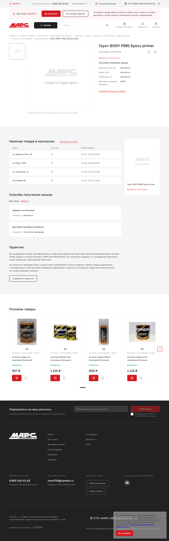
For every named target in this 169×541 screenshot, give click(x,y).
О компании (91, 434)
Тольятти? (31, 14)
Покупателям (78, 4)
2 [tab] (86, 387)
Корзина (156, 27)
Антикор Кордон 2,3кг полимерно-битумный (137, 358)
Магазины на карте (69, 142)
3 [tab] (88, 387)
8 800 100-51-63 (60, 3)
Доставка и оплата (56, 444)
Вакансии (90, 439)
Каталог (47, 25)
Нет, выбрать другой (75, 14)
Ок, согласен (124, 533)
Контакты (52, 460)
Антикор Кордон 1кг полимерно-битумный (22, 358)
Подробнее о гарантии (23, 278)
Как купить (53, 439)
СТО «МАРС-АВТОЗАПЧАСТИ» (142, 4)
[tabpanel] (26, 349)
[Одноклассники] (149, 55)
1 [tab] (82, 387)
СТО (88, 444)
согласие (142, 414)
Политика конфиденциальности (101, 528)
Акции (51, 434)
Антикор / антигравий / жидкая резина (26, 353)
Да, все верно (51, 14)
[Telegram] (141, 55)
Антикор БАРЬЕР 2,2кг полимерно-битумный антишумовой (60, 359)
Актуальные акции (107, 4)
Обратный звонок (97, 483)
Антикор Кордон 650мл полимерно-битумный (99, 358)
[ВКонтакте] (145, 55)
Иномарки (52, 454)
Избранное (142, 27)
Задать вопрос (96, 491)
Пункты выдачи (55, 449)
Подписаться (145, 409)
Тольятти (24, 201)
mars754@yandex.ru (61, 480)
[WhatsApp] (154, 55)
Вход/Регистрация (124, 27)
